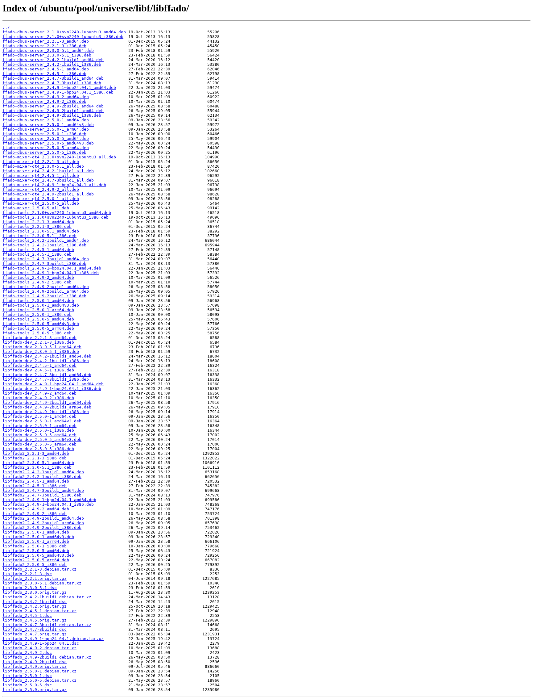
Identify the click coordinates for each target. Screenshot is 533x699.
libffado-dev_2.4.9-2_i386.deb (38, 398)
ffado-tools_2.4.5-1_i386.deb (37, 254)
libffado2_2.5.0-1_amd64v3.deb (38, 536)
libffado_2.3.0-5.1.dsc (29, 587)
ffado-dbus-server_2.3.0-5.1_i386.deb (46, 55)
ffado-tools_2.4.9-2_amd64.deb (38, 277)
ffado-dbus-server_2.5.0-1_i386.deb (44, 134)
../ (6, 27)
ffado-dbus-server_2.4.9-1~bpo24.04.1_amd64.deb (59, 87)
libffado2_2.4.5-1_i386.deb (34, 485)
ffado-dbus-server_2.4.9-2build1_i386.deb (51, 115)
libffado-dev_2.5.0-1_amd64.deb (39, 416)
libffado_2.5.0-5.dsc (27, 685)
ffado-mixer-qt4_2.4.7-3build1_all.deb (48, 180)
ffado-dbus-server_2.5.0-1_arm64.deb (45, 129)
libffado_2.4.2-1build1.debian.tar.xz (46, 597)
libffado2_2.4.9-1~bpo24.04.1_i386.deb (48, 504)
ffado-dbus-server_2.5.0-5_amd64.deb (45, 138)
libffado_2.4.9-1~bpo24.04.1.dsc (40, 643)
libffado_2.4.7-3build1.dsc (34, 629)
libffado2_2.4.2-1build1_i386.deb (41, 476)
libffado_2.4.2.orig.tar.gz (34, 606)
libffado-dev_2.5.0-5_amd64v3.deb (41, 439)
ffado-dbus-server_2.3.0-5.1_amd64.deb (48, 50)
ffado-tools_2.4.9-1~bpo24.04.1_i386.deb (50, 272)
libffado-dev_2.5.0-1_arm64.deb (39, 425)
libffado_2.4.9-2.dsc (27, 652)
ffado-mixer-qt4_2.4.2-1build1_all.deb (48, 171)
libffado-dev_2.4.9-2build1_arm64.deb (46, 407)
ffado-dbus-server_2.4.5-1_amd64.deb (45, 69)
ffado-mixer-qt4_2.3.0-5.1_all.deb (43, 166)
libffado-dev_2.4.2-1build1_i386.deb (45, 360)
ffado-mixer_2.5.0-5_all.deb (35, 208)
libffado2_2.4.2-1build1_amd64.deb (43, 472)
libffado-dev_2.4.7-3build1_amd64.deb (46, 374)
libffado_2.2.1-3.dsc (27, 573)
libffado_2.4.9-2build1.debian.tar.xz (46, 657)
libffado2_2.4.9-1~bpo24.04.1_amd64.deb (49, 499)
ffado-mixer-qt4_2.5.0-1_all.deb (40, 198)
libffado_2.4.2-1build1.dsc (34, 601)
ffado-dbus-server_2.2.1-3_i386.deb (44, 46)
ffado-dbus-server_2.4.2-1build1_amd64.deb (53, 59)
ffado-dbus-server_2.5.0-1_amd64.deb (45, 120)
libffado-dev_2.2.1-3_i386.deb (38, 342)
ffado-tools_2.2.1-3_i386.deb (37, 226)
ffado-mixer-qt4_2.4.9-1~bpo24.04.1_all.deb (54, 184)
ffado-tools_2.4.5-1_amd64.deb (38, 249)
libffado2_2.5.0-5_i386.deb (34, 564)
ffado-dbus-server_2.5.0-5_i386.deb (44, 152)
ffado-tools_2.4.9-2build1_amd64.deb (45, 286)
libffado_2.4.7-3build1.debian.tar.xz (46, 624)
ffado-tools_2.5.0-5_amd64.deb (38, 319)
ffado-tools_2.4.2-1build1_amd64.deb (45, 240)
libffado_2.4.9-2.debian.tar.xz (39, 648)
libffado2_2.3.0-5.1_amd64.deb (38, 462)
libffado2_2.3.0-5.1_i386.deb (37, 467)
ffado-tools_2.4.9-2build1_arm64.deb (45, 291)
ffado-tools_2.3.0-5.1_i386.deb (39, 235)
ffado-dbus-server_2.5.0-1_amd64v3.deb (48, 124)
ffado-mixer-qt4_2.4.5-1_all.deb (40, 175)
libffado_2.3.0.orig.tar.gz (34, 592)
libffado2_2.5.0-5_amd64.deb (35, 550)
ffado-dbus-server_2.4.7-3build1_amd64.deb (53, 78)
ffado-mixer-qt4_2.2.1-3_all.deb (40, 161)
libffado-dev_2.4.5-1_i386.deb (38, 370)
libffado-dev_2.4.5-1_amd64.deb (39, 365)
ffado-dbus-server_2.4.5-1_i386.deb (44, 73)
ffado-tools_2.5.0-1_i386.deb (37, 314)
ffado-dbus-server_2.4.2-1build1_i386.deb (51, 64)
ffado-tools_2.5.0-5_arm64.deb (38, 328)
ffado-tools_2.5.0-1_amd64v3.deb (40, 305)
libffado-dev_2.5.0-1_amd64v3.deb (41, 421)
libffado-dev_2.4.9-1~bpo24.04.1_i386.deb (51, 388)
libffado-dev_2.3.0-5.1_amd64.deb (41, 347)
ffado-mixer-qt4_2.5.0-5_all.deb (40, 203)
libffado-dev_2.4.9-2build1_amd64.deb (46, 402)
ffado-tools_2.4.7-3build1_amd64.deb (45, 259)
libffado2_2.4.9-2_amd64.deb (35, 509)
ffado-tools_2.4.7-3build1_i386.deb (44, 263)
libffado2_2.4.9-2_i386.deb (34, 513)
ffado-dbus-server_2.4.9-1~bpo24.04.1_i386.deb (58, 92)
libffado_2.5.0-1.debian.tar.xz (39, 671)
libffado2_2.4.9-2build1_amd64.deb (43, 518)
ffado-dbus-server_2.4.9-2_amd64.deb (45, 96)
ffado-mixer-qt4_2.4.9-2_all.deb (40, 189)
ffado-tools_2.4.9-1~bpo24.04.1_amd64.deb (51, 268)
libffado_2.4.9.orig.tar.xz (34, 666)
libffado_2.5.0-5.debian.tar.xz (39, 680)
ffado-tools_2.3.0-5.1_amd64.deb (40, 231)
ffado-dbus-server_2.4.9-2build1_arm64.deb (53, 110)
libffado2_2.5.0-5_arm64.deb (35, 560)
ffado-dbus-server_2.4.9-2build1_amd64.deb (53, 106)
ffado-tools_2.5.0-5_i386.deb (37, 333)
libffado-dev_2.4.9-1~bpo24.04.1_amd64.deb (53, 384)
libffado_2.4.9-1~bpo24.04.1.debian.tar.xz (53, 638)
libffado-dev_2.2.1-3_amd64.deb (39, 337)
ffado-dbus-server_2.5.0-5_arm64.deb (45, 147)
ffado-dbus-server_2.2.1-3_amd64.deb (45, 41)
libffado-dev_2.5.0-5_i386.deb (38, 448)
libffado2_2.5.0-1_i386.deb (34, 546)
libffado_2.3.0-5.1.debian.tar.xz (41, 583)
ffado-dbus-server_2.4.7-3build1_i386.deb (51, 83)
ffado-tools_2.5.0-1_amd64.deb (38, 300)
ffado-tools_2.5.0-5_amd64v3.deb (40, 323)
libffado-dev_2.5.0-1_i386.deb (38, 430)
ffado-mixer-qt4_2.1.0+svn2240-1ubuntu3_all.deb (59, 157)
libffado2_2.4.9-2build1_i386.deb (41, 527)
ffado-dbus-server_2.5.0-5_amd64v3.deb (48, 143)
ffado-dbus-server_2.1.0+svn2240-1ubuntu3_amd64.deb (64, 32)
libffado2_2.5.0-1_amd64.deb (35, 532)
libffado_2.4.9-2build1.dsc (34, 661)
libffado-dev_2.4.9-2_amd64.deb (39, 393)
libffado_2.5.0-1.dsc (27, 675)
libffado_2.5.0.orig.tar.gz (34, 689)
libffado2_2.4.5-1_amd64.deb (35, 481)
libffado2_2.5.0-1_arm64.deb (35, 541)
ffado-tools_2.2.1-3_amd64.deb (38, 222)
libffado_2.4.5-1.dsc (27, 615)
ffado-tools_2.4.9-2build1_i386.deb (44, 296)
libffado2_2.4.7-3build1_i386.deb (41, 495)
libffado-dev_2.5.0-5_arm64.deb (39, 444)
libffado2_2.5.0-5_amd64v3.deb (38, 555)
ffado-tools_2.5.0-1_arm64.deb (38, 310)
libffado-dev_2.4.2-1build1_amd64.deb (46, 356)
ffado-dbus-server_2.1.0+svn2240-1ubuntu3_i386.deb (62, 36)
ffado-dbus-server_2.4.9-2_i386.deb (44, 101)
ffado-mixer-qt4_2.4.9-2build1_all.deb (48, 194)
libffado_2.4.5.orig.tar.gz (34, 620)
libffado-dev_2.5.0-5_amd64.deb (39, 435)
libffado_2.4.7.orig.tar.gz (34, 634)
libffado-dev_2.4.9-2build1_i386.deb (45, 411)
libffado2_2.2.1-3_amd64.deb (35, 453)
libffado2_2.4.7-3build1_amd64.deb (43, 490)
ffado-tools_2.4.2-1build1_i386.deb (44, 245)
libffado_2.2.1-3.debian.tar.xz (39, 569)
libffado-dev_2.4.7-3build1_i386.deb (45, 379)
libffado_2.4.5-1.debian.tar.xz (39, 611)
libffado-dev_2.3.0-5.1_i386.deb (40, 351)
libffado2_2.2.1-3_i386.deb (34, 458)
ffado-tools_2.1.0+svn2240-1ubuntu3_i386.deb (55, 217)
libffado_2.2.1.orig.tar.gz (34, 578)
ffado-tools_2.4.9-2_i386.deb (37, 282)
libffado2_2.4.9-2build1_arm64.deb (43, 523)
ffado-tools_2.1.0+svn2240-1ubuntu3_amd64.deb (56, 212)
